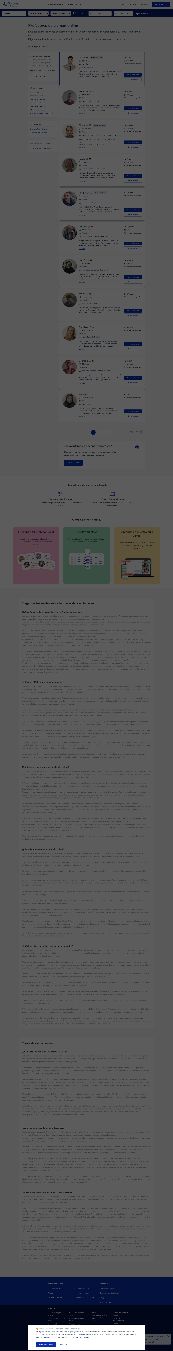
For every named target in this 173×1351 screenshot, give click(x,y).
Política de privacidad (81, 1337)
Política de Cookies (43, 1337)
